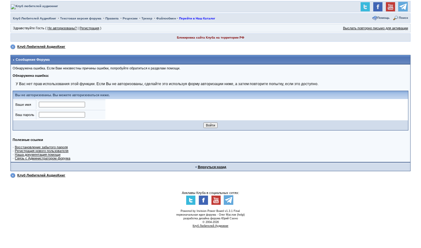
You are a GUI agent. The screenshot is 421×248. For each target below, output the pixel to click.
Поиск (403, 17)
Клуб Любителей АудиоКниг (34, 18)
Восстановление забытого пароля (41, 147)
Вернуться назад (212, 167)
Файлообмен (166, 18)
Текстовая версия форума (80, 18)
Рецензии (130, 18)
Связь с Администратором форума (42, 158)
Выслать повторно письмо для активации (375, 28)
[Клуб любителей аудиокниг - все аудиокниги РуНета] (34, 6)
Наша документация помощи (37, 154)
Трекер (146, 18)
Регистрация (89, 28)
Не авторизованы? (62, 28)
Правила (112, 18)
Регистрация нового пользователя (41, 151)
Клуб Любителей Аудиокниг (210, 225)
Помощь (383, 17)
